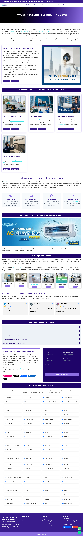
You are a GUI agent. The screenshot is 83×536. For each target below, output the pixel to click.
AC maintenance (66, 119)
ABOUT (21, 4)
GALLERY (57, 4)
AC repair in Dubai (41, 119)
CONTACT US (65, 4)
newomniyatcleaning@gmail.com (17, 368)
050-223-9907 (14, 366)
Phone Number (66, 358)
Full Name (48, 352)
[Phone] (79, 532)
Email (47, 358)
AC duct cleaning (44, 31)
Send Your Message (62, 374)
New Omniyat (24, 31)
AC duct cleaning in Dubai (17, 121)
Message (47, 364)
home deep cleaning (17, 267)
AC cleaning (12, 31)
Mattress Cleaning (35, 284)
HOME (16, 4)
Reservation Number (68, 352)
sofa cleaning (75, 201)
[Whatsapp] (79, 528)
